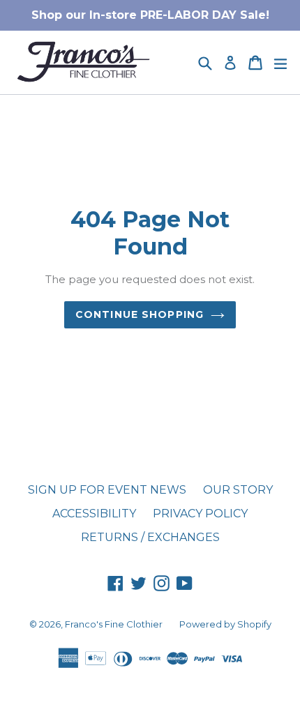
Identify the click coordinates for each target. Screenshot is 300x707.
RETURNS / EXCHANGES (150, 537)
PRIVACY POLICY (200, 513)
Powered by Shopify (225, 624)
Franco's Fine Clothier (114, 624)
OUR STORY (238, 489)
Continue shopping (139, 314)
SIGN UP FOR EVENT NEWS (107, 489)
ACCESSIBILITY (94, 513)
